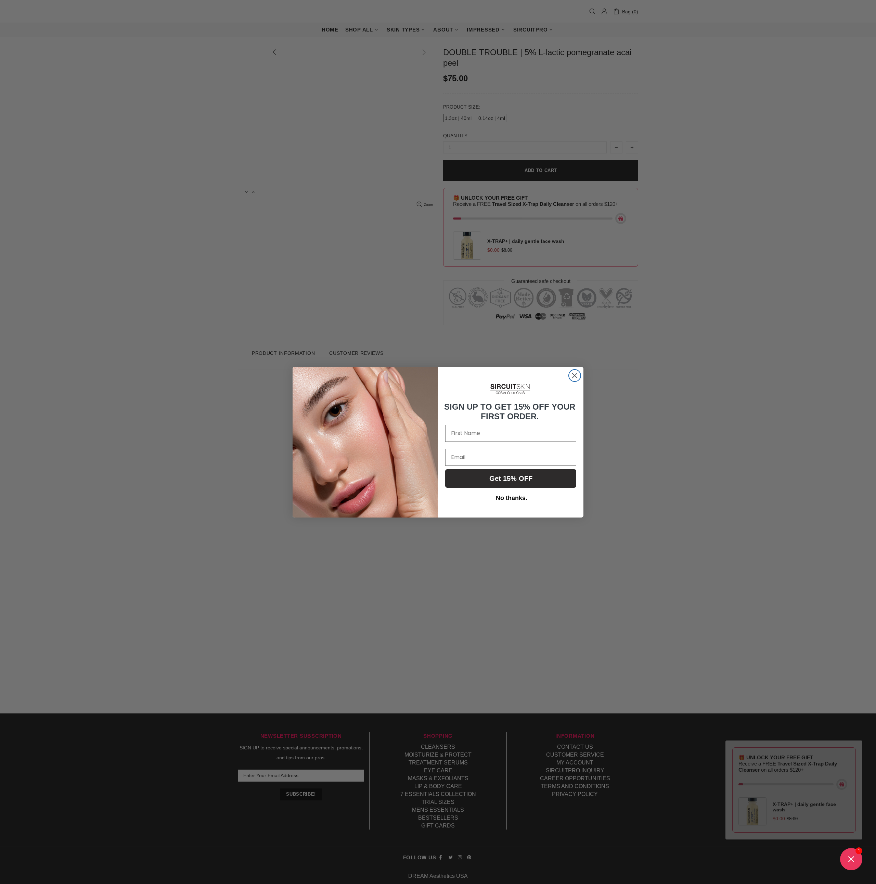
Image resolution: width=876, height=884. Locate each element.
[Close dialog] (575, 376)
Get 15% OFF (510, 478)
